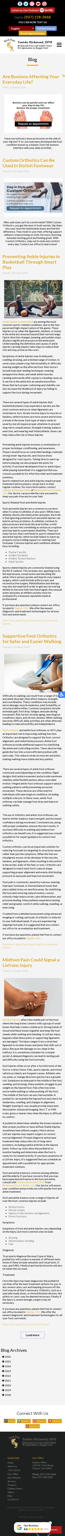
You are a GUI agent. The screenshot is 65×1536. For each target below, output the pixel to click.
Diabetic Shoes (15, 1488)
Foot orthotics (10, 730)
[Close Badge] (50, 1523)
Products (12, 1484)
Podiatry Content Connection (31, 1510)
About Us (12, 1466)
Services (12, 1481)
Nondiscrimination (35, 1517)
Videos (11, 1492)
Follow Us (25, 1421)
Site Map (22, 1517)
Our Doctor (14, 1470)
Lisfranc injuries (11, 1019)
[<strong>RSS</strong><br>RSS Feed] (63, 75)
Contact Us (13, 1499)
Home (11, 1462)
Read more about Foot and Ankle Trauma (25, 1324)
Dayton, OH (21, 608)
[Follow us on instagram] (32, 3)
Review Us (34, 1426)
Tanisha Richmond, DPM (16, 490)
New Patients (14, 1477)
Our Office (13, 1474)
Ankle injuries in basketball (17, 321)
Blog (10, 1495)
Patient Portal (46, 28)
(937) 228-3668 (37, 17)
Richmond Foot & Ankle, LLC (18, 1185)
